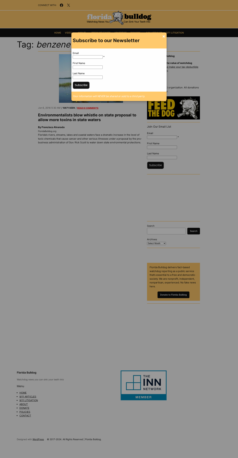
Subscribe (81, 85)
